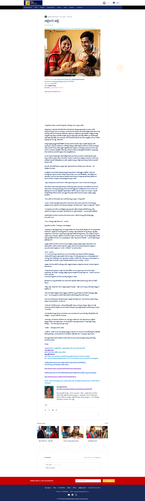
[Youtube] (69, 495)
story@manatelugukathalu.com (81, 491)
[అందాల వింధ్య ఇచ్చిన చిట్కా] (72, 432)
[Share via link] (56, 410)
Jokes (65, 7)
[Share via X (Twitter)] (49, 410)
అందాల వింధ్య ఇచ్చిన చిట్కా (70, 441)
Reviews (42, 7)
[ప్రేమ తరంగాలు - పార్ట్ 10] (48, 432)
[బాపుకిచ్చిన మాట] (97, 432)
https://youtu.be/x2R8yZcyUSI (52, 91)
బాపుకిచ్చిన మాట (92, 441)
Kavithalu (72, 7)
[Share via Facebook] (45, 410)
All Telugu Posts (28, 7)
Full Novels (79, 7)
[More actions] (99, 17)
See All (106, 423)
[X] (76, 495)
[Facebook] (72, 495)
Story (36, 7)
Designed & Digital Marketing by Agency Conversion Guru (74, 498)
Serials (59, 7)
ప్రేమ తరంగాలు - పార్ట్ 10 (45, 441)
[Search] (108, 2)
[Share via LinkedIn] (52, 410)
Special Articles (50, 7)
